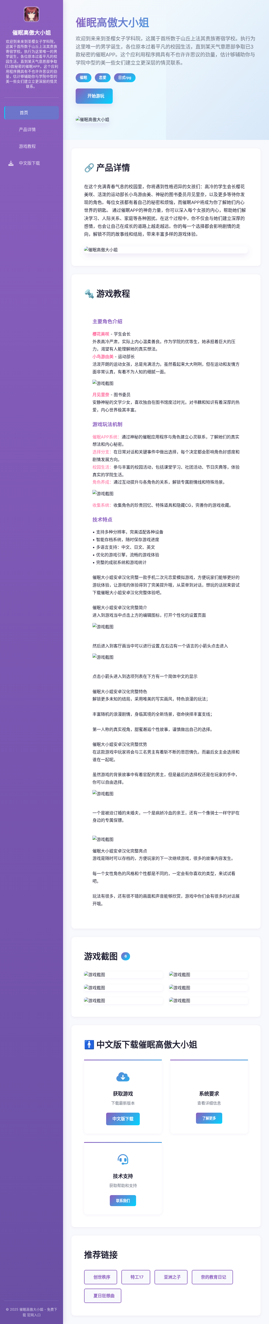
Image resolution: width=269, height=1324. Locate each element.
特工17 (137, 1277)
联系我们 (123, 1201)
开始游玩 (95, 95)
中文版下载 (122, 1118)
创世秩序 (102, 1277)
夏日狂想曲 (104, 1295)
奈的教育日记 (213, 1277)
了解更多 (209, 1118)
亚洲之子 (172, 1277)
